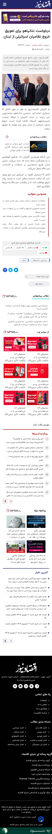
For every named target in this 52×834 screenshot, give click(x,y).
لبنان (24, 260)
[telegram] (20, 686)
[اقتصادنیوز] (26, 668)
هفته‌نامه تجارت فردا (40, 774)
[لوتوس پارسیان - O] (26, 830)
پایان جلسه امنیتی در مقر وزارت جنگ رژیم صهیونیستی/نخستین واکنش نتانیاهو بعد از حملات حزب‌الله (24, 228)
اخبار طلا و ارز (41, 727)
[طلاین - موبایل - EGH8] (26, 18)
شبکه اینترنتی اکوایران (40, 769)
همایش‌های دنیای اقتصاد (39, 788)
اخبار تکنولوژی (18, 736)
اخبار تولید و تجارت (38, 740)
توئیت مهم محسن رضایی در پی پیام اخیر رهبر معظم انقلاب (24, 476)
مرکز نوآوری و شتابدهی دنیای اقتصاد (33, 792)
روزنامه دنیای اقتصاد (41, 765)
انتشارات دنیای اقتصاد (40, 783)
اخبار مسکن (19, 732)
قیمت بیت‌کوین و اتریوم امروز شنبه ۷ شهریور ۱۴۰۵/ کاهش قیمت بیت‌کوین (26, 634)
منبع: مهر (39, 284)
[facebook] (37, 686)
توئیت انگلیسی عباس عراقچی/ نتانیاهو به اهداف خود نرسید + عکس (24, 218)
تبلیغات (43, 700)
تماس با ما (42, 704)
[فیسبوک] (5, 270)
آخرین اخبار (41, 572)
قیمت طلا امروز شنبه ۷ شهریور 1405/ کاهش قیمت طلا (26, 616)
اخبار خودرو (42, 736)
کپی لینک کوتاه (43, 276)
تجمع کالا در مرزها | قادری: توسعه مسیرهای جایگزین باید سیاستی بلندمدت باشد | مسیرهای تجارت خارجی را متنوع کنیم (26, 607)
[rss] (15, 686)
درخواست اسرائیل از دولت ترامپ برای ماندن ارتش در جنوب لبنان (24, 203)
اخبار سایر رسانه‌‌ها (16, 744)
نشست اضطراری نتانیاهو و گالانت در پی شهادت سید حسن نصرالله (24, 210)
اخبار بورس (42, 732)
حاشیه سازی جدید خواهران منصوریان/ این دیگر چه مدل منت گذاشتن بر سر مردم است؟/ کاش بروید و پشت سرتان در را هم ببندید (24, 494)
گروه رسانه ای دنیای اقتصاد (38, 760)
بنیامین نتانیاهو (40, 260)
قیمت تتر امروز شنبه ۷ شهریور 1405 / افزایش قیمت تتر (26, 625)
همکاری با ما (41, 708)
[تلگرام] (16, 270)
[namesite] (43, 4)
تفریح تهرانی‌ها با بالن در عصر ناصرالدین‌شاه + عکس (25, 458)
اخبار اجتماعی (18, 740)
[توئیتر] (10, 270)
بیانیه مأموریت (40, 713)
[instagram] (26, 686)
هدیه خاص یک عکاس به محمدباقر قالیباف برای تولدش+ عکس (28, 598)
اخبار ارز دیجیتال (39, 744)
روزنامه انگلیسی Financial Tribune (34, 779)
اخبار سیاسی (37, 45)
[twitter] (31, 686)
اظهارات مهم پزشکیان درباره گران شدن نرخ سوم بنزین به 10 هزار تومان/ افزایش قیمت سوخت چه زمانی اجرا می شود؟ (27, 580)
